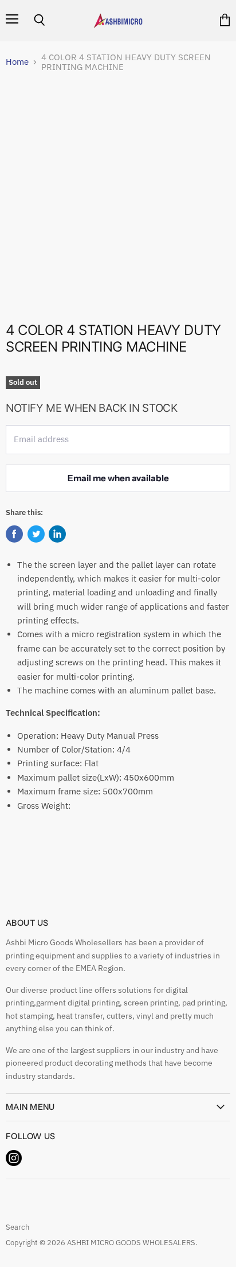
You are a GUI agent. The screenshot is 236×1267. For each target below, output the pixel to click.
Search (17, 1227)
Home (17, 62)
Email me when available (118, 478)
